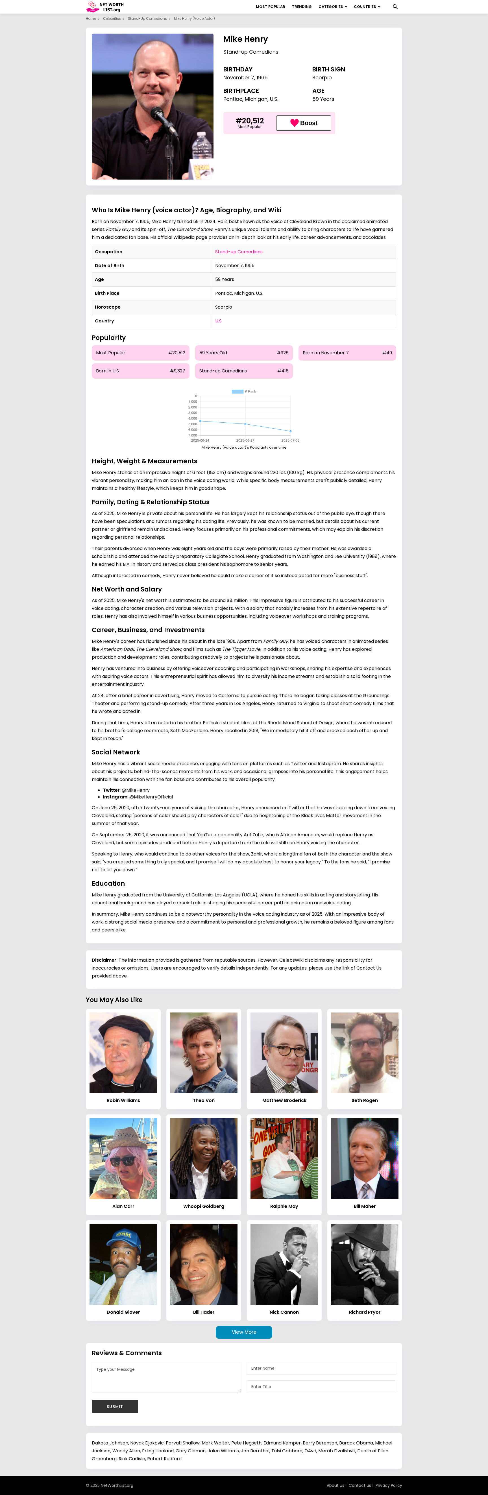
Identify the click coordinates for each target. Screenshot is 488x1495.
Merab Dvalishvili (336, 1451)
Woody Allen (126, 1451)
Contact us (360, 1485)
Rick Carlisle (132, 1458)
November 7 (238, 77)
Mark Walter (215, 1443)
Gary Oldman (191, 1451)
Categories (331, 6)
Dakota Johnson (110, 1443)
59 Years (323, 98)
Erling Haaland (158, 1451)
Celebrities (112, 18)
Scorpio (322, 77)
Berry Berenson (320, 1443)
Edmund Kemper (282, 1443)
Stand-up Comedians (147, 18)
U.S (218, 321)
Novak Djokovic (147, 1443)
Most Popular (270, 6)
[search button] (395, 7)
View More (244, 1332)
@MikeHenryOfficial (151, 797)
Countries (365, 6)
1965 (262, 77)
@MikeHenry (136, 790)
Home (91, 18)
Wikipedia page (190, 237)
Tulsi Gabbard (286, 1451)
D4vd (310, 1451)
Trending (302, 6)
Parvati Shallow (183, 1443)
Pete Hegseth (246, 1443)
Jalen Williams (223, 1451)
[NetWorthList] (105, 7)
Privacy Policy (389, 1485)
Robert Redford (164, 1458)
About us (335, 1485)
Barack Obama (356, 1443)
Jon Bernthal (255, 1451)
